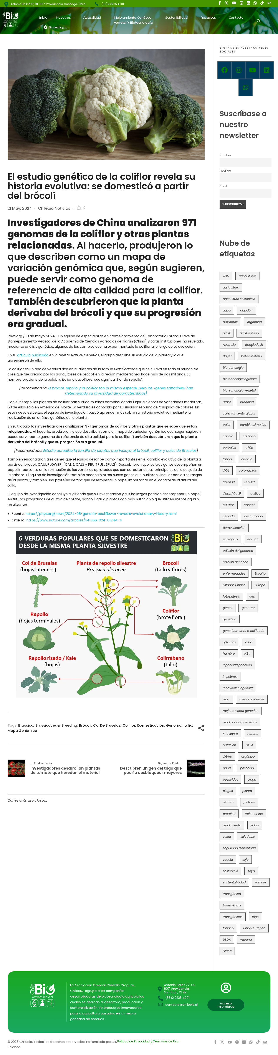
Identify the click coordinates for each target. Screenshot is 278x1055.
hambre (229, 653)
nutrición (229, 745)
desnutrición (253, 516)
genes (227, 608)
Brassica (25, 725)
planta (247, 791)
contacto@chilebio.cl (181, 1005)
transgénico (232, 905)
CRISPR (249, 482)
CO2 (226, 470)
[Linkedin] (267, 70)
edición (252, 539)
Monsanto (230, 734)
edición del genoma (238, 551)
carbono (249, 436)
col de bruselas (107, 725)
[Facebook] (224, 70)
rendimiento (232, 825)
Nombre (225, 155)
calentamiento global (239, 413)
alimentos (230, 322)
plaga (252, 779)
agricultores (247, 276)
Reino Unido (254, 814)
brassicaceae (47, 725)
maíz (226, 699)
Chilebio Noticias (54, 208)
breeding (69, 725)
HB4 (247, 653)
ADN (226, 276)
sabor (255, 825)
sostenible (230, 871)
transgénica (232, 894)
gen (252, 596)
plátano (249, 802)
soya (251, 871)
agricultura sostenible (239, 299)
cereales (229, 448)
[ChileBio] (13, 19)
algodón (246, 310)
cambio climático (253, 425)
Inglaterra (230, 676)
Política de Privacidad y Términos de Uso (148, 1041)
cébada (229, 516)
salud (227, 836)
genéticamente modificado (243, 631)
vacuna (246, 939)
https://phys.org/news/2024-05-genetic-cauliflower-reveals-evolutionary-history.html (101, 513)
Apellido (225, 170)
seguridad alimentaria (239, 848)
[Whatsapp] (245, 87)
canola (228, 436)
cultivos (228, 505)
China (227, 459)
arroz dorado (249, 333)
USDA (227, 939)
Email (223, 186)
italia (188, 725)
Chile (249, 448)
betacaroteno (251, 356)
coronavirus (248, 470)
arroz (226, 333)
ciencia (246, 459)
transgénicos (232, 917)
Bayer (227, 356)
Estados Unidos (234, 585)
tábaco (228, 928)
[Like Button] (78, 207)
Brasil (227, 402)
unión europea (254, 928)
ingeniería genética (237, 665)
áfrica (227, 951)
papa (227, 768)
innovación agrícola (238, 688)
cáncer (249, 505)
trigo (255, 917)
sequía (228, 859)
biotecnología (233, 367)
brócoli (85, 725)
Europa (260, 585)
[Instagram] (239, 70)
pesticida (247, 768)
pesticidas (230, 779)
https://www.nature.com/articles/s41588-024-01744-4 (74, 520)
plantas (228, 802)
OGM (249, 745)
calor (226, 425)
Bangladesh (254, 344)
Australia (229, 344)
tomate (260, 882)
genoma (174, 725)
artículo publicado (32, 355)
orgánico (248, 756)
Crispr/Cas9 (232, 493)
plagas (228, 791)
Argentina (254, 322)
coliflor (128, 725)
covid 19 (229, 482)
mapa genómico (22, 730)
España (260, 573)
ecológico (230, 539)
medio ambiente (251, 699)
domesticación (150, 725)
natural (252, 734)
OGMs (227, 756)
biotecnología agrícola (239, 379)
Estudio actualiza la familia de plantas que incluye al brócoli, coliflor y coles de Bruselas (120, 450)
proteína (229, 814)
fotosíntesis (231, 596)
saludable (247, 836)
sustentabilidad (234, 882)
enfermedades (234, 573)
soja (245, 859)
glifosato (229, 642)
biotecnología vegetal (239, 390)
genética (229, 619)
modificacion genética (240, 722)
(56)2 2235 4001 (112, 4)
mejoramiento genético (240, 711)
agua (227, 310)
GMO (249, 642)
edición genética (235, 562)
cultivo (255, 493)
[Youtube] (253, 70)
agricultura (231, 287)
